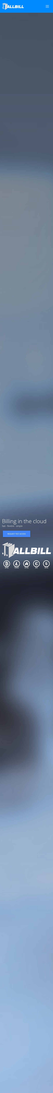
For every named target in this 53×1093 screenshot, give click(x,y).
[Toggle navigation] (47, 6)
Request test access (16, 534)
